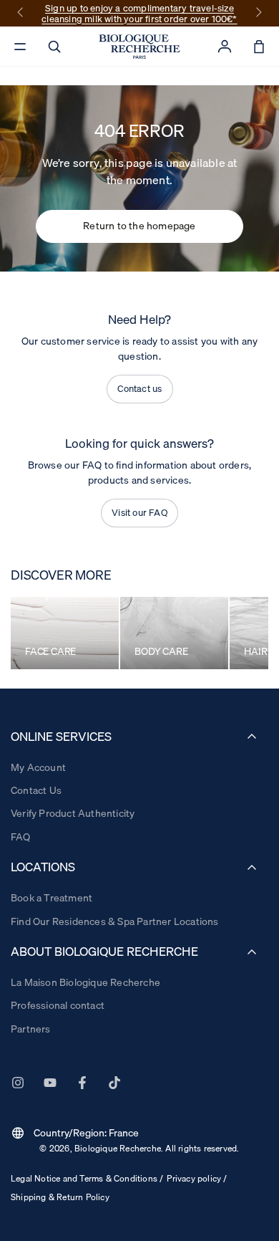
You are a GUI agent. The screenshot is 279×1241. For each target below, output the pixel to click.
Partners (31, 1029)
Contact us (139, 388)
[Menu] (20, 46)
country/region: (75, 1133)
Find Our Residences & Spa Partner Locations (115, 921)
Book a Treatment (51, 898)
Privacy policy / (197, 1178)
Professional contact (57, 1005)
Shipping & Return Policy (60, 1197)
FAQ (21, 837)
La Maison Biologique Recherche (85, 982)
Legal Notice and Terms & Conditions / (87, 1178)
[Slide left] (21, 13)
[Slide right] (257, 13)
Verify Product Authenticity (72, 813)
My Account (38, 767)
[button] (54, 46)
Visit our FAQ (139, 512)
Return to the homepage (139, 226)
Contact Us (36, 790)
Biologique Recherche (117, 1148)
